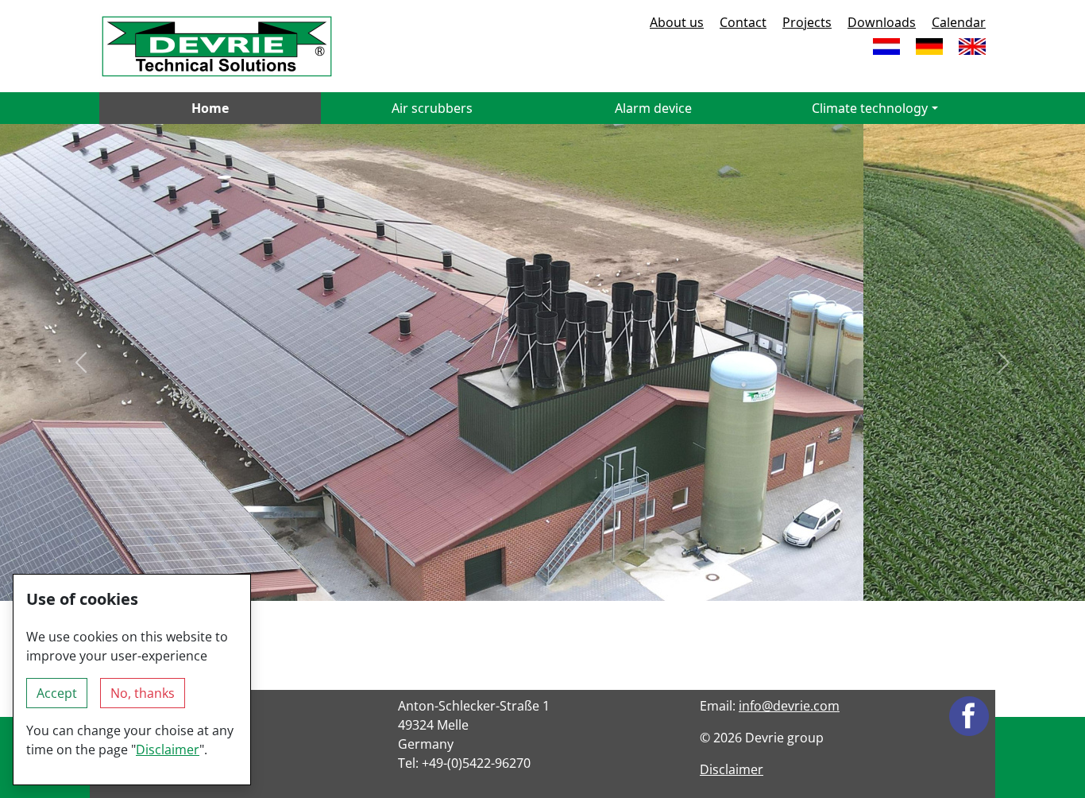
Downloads (882, 22)
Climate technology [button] (870, 108)
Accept (57, 693)
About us (677, 22)
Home (210, 108)
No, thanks (142, 693)
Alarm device (653, 108)
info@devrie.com (789, 706)
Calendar (959, 22)
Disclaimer (731, 769)
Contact (743, 22)
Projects (807, 22)
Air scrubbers (432, 108)
